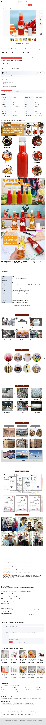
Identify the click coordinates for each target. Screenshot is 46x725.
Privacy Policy (40, 720)
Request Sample (19, 60)
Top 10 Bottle (13, 714)
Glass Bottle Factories (16, 709)
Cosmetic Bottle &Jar (26, 691)
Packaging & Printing (7, 8)
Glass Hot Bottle (5, 711)
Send (11, 642)
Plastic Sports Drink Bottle (28, 703)
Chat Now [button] (35, 57)
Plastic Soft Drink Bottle (18, 703)
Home (2, 8)
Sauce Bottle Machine (23, 711)
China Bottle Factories (6, 709)
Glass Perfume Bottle (37, 687)
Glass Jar (2, 687)
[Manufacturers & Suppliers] (23, 2)
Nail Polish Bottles (15, 691)
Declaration (34, 720)
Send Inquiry (11, 57)
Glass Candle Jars (37, 691)
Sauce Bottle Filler (32, 711)
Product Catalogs (17, 685)
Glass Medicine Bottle (26, 689)
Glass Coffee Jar (15, 687)
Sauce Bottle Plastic (5, 714)
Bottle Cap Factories (36, 709)
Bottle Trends (20, 714)
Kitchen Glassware (4, 691)
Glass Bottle (25, 687)
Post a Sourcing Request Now (33, 642)
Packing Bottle (14, 8)
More (2, 716)
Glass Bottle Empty (13, 711)
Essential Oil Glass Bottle (38, 689)
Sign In (3, 86)
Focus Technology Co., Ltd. (16, 720)
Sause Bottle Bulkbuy (29, 714)
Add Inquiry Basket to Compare (23, 43)
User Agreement (29, 720)
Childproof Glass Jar (15, 689)
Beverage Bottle (19, 8)
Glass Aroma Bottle (4, 689)
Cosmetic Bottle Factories (26, 709)
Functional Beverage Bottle (6, 703)
